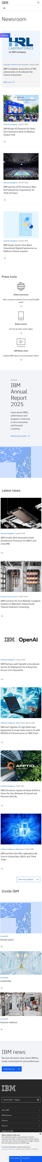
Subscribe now (9, 1069)
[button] (40, 1134)
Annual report (6, 939)
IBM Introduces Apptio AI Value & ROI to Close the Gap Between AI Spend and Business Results (20, 793)
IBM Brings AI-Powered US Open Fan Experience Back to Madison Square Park (19, 131)
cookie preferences (8, 1149)
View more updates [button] (25, 879)
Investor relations (8, 1022)
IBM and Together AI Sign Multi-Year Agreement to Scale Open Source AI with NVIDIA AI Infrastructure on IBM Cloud (20, 730)
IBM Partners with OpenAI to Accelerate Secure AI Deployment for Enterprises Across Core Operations (20, 666)
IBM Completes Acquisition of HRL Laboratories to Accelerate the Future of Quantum (20, 71)
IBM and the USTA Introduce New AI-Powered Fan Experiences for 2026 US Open (19, 189)
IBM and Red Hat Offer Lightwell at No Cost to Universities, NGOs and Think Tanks (19, 856)
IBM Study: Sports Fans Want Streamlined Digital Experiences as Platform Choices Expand (20, 248)
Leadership (5, 980)
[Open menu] (4, 8)
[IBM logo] (6, 2)
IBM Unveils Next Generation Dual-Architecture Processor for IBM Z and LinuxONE (18, 540)
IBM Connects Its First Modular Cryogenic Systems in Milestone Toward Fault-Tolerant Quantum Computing (21, 603)
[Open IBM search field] (38, 2)
